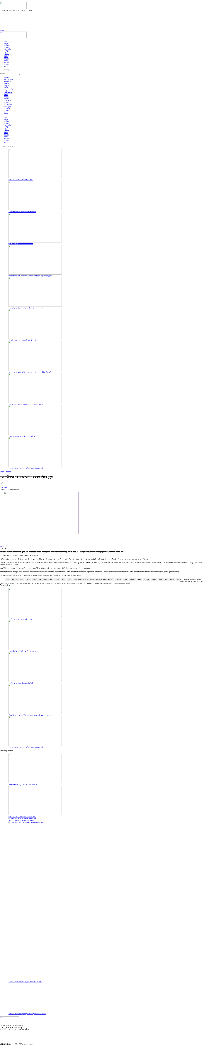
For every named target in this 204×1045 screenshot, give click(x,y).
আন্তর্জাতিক (7, 49)
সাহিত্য (6, 66)
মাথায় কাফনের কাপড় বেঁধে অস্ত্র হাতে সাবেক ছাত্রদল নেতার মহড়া (26, 404)
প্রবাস (6, 60)
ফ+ (1, 546)
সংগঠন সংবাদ (7, 106)
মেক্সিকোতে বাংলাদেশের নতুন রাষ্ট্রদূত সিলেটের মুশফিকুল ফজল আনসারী (27, 1014)
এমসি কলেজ (19, 579)
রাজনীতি (6, 45)
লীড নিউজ (8, 472)
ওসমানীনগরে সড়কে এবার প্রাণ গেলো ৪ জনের (20, 180)
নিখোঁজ (57, 579)
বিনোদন (6, 57)
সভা (165, 579)
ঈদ (13, 579)
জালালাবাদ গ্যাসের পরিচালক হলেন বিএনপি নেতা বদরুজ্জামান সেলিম (26, 468)
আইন (5, 53)
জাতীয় (6, 43)
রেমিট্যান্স (146, 579)
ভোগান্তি (118, 579)
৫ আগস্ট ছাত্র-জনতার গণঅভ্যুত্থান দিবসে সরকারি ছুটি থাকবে (25, 982)
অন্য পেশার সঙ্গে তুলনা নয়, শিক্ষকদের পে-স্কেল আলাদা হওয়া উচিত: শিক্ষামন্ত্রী (29, 372)
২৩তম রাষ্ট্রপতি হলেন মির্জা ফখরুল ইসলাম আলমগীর (22, 212)
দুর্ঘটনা (35, 579)
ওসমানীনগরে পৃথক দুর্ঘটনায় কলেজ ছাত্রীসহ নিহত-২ (22, 817)
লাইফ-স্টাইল (7, 100)
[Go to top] (1, 1)
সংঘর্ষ (160, 579)
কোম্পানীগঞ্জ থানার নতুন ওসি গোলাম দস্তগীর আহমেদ (22, 785)
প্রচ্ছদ (2, 30)
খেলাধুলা (6, 55)
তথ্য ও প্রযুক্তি (8, 89)
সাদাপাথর (171, 579)
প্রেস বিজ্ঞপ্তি (8, 93)
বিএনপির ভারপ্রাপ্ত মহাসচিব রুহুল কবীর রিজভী (20, 244)
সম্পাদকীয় (7, 108)
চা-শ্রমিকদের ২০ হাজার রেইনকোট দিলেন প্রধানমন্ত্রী (22, 340)
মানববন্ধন (132, 579)
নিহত (69, 579)
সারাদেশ (6, 47)
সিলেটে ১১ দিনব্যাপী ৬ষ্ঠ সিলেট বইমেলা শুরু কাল (21, 820)
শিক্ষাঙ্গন (6, 64)
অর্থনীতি (6, 51)
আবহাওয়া (6, 83)
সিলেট (5, 41)
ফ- (3, 546)
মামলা (139, 579)
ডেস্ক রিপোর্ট (3, 487)
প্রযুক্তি (6, 59)
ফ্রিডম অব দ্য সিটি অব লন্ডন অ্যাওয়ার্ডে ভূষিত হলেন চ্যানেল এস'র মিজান (93, 579)
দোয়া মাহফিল (43, 579)
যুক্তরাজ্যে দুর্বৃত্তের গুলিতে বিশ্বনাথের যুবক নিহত (21, 436)
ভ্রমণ (125, 579)
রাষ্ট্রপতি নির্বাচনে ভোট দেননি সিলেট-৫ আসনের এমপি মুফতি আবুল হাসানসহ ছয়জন (30, 276)
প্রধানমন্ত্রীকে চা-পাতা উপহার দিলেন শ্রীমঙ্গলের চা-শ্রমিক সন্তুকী (25, 308)
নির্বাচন (63, 579)
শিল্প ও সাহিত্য (8, 104)
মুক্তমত (6, 62)
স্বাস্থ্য (6, 114)
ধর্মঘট (50, 579)
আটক (7, 579)
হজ (178, 579)
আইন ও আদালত (8, 79)
